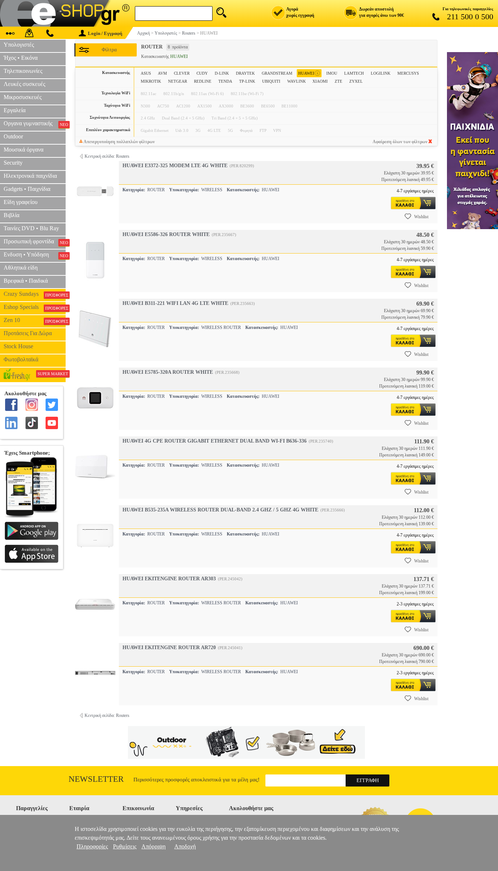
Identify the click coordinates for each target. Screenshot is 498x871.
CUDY (202, 73)
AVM (162, 73)
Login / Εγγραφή (105, 33)
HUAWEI (308, 73)
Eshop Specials (35, 307)
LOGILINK (380, 73)
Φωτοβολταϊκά (21, 359)
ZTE (338, 81)
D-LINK (222, 73)
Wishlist (421, 216)
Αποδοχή (185, 846)
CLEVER (182, 73)
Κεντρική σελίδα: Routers (107, 156)
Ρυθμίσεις (124, 846)
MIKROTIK (151, 81)
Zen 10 (35, 320)
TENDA (225, 81)
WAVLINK (296, 81)
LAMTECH (354, 73)
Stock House (18, 346)
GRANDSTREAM (277, 73)
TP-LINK (247, 81)
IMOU (331, 73)
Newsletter (96, 779)
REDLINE (202, 81)
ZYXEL (356, 81)
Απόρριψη (153, 846)
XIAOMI (320, 81)
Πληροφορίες (92, 846)
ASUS (146, 73)
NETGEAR (177, 81)
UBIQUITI (271, 81)
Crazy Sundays (35, 294)
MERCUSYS (408, 73)
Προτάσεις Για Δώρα (28, 333)
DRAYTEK (245, 73)
